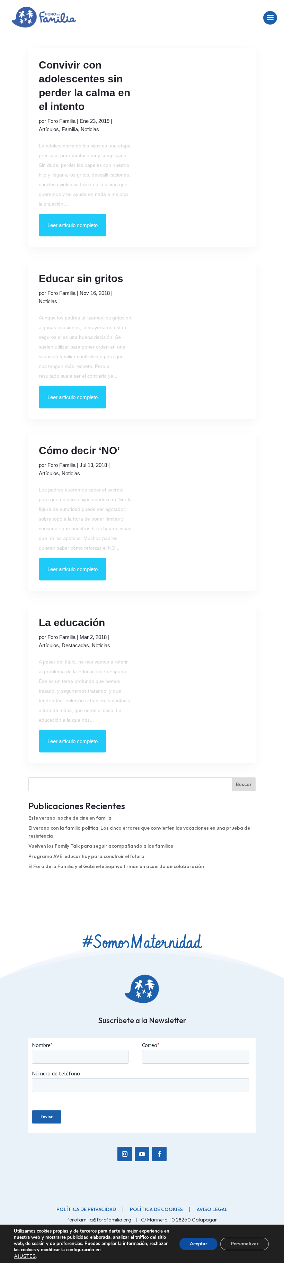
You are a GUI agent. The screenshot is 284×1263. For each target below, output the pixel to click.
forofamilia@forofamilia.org (99, 1220)
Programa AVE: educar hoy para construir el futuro (86, 856)
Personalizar (244, 1244)
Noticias (90, 129)
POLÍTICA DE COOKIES (156, 1209)
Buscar (244, 784)
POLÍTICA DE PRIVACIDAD (86, 1209)
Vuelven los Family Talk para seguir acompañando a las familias (100, 846)
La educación (72, 622)
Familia (70, 129)
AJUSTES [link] (25, 1256)
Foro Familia (61, 121)
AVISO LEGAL (212, 1209)
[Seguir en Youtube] (142, 1154)
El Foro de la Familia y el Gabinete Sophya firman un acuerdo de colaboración (116, 866)
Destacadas (75, 645)
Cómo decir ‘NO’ (79, 450)
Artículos (49, 129)
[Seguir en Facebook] (159, 1154)
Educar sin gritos (81, 278)
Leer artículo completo (72, 225)
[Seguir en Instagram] (124, 1154)
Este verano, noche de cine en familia (70, 818)
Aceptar (198, 1244)
